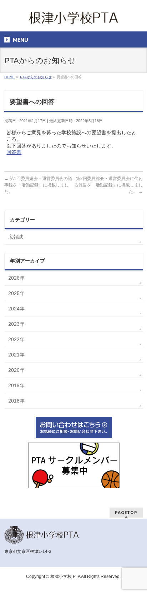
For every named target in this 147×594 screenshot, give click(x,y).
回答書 (13, 152)
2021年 (16, 355)
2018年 (16, 401)
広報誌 (15, 237)
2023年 (16, 324)
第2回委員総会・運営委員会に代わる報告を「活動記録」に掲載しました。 (108, 185)
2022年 (16, 339)
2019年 (16, 385)
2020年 (16, 370)
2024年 (16, 308)
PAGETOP (126, 512)
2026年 (16, 278)
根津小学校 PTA (65, 576)
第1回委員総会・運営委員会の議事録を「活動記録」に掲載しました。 (38, 185)
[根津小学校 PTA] (73, 20)
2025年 (16, 293)
